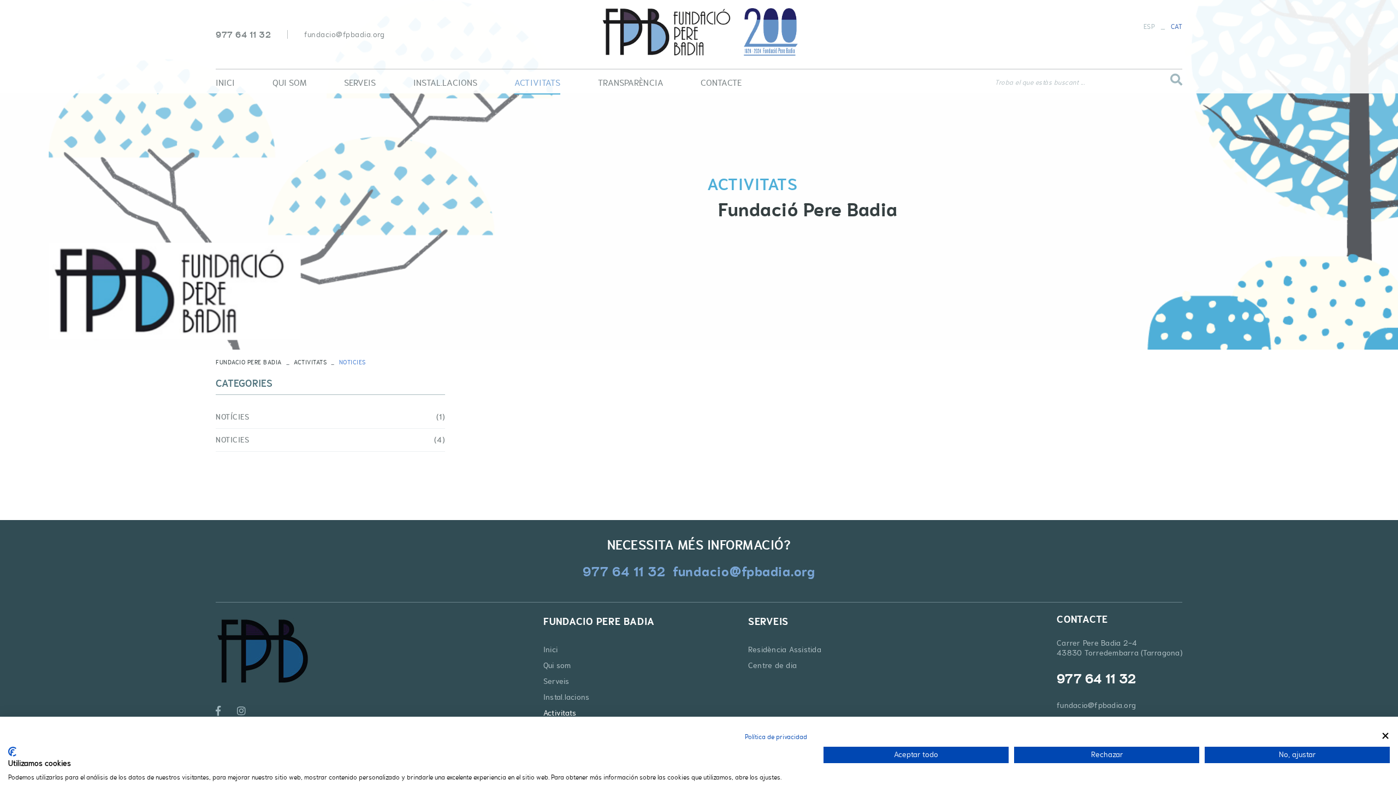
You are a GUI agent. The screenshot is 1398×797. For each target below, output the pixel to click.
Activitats (310, 362)
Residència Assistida (784, 649)
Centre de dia (772, 665)
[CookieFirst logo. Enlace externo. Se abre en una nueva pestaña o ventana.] (12, 752)
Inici (550, 649)
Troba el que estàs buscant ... (1040, 82)
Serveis (556, 681)
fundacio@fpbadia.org (344, 34)
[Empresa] (699, 32)
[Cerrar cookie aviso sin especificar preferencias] (1385, 735)
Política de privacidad (776, 736)
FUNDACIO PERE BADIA (249, 362)
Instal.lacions (566, 697)
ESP (1149, 27)
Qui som (557, 665)
